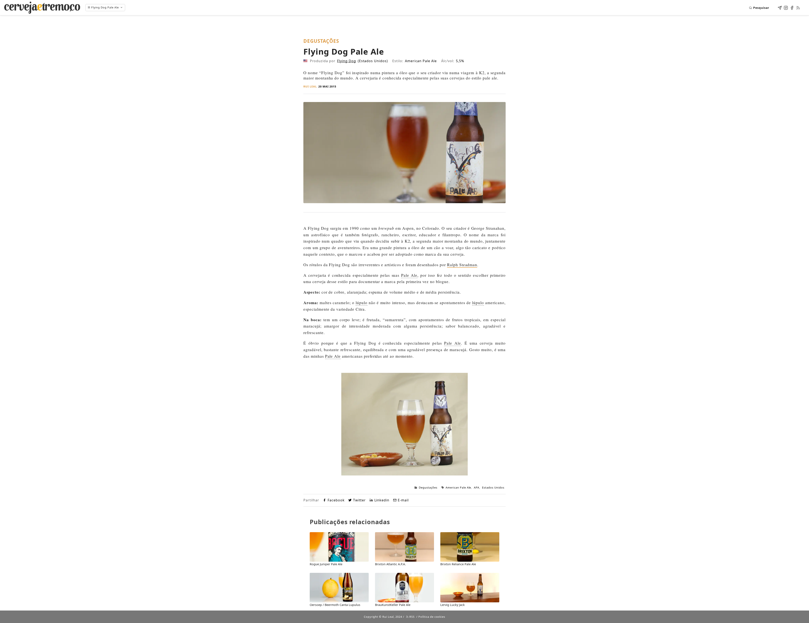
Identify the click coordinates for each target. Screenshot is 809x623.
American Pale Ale (458, 487)
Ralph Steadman (462, 264)
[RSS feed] (798, 7)
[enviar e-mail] (779, 7)
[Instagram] (785, 7)
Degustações (428, 487)
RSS (412, 617)
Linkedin (381, 500)
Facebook (336, 500)
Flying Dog (346, 61)
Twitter (359, 500)
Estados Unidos (493, 487)
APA (476, 487)
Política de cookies (431, 617)
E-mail (403, 500)
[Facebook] (791, 7)
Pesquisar (761, 8)
